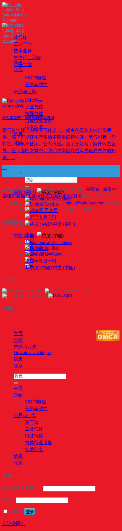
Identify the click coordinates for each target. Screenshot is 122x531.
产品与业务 (25, 91)
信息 (29, 260)
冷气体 (20, 37)
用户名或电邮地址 (22, 488)
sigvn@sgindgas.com (85, 202)
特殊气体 (34, 113)
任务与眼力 (36, 84)
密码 (8, 500)
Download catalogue (43, 253)
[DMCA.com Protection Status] (108, 339)
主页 (29, 234)
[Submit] (16, 383)
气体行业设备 (38, 120)
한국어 (49, 217)
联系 (29, 267)
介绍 (18, 69)
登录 (29, 512)
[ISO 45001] (60, 295)
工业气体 (23, 44)
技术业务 (23, 50)
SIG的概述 (35, 77)
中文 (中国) (63, 224)
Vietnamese (61, 242)
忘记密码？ (13, 523)
